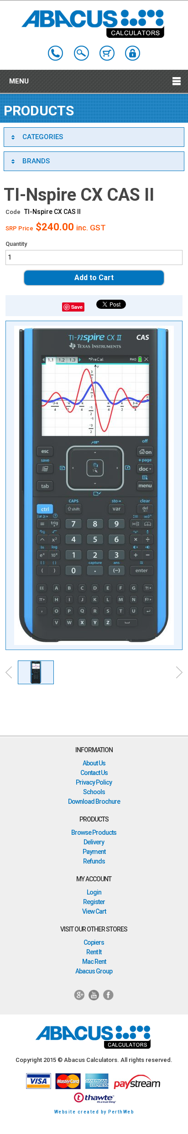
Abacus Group (93, 971)
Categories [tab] (42, 137)
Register (94, 901)
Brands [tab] (36, 161)
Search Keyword (81, 53)
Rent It (93, 952)
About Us (94, 763)
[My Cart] (107, 53)
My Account (132, 53)
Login (94, 892)
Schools (94, 792)
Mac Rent (94, 961)
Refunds (94, 861)
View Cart (94, 911)
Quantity (16, 243)
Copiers (94, 942)
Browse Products (93, 832)
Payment (94, 851)
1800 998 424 (55, 53)
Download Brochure (94, 801)
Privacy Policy (94, 782)
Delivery (94, 842)
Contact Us (94, 772)
